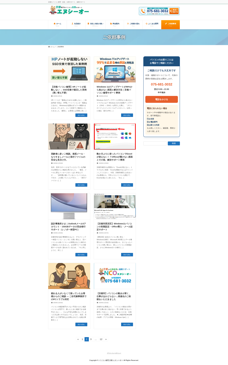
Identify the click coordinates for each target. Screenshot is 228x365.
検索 (174, 143)
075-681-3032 (161, 84)
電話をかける (161, 99)
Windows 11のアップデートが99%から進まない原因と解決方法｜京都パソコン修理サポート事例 (114, 90)
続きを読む (81, 115)
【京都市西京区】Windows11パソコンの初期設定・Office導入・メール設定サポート (115, 226)
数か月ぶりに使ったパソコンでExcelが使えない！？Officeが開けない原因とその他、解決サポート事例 (115, 157)
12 (101, 339)
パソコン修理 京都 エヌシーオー (111, 360)
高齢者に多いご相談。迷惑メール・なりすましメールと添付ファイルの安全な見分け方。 (68, 157)
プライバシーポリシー (114, 353)
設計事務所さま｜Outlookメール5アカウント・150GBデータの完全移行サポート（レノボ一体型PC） (68, 226)
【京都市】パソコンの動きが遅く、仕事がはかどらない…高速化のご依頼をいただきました (114, 296)
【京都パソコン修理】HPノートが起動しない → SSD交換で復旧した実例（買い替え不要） (69, 90)
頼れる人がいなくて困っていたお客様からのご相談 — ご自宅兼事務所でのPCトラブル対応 (68, 296)
